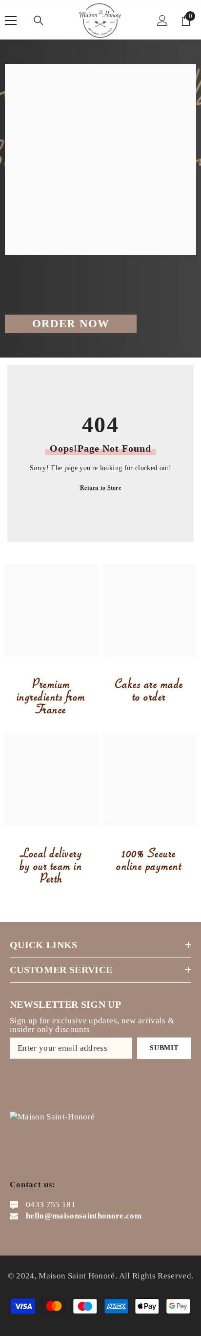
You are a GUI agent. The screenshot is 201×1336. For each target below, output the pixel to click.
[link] (51, 610)
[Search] (38, 20)
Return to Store (100, 487)
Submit (164, 1048)
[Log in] (162, 20)
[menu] (11, 20)
